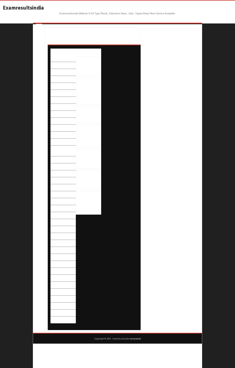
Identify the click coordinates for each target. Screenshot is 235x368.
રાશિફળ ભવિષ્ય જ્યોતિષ (62, 250)
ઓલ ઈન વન (56, 121)
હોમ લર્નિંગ (55, 320)
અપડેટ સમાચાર (57, 72)
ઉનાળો (53, 107)
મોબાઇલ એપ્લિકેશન (60, 243)
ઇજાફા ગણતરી (57, 100)
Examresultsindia (23, 7)
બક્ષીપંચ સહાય (57, 229)
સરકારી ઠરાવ (57, 306)
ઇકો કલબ (55, 93)
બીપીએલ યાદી (57, 236)
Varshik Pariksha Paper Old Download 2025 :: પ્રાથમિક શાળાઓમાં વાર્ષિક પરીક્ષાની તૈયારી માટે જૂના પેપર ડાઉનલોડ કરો (89, 136)
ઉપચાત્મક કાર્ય (57, 114)
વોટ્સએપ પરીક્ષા (58, 278)
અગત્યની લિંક (57, 65)
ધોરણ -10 (55, 174)
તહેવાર (53, 167)
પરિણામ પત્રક (56, 201)
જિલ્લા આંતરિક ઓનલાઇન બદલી (63, 151)
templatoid (135, 338)
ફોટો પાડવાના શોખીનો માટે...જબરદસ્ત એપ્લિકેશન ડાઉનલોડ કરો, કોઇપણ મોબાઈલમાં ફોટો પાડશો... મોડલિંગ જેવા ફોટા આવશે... (89, 91)
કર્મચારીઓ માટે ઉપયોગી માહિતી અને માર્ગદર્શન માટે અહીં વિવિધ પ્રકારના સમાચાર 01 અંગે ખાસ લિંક (88, 159)
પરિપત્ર (53, 215)
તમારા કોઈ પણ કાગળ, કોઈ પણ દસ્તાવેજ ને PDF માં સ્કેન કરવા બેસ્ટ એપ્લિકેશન (88, 201)
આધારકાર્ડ (55, 79)
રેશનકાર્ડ (54, 257)
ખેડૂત (52, 142)
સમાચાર (54, 299)
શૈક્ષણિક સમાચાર (58, 292)
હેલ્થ (52, 313)
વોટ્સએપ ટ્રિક (57, 271)
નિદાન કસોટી (56, 187)
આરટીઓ (55, 86)
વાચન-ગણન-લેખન (59, 264)
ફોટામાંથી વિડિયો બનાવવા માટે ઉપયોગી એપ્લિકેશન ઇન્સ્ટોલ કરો (88, 114)
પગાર (52, 194)
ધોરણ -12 (55, 181)
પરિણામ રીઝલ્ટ (57, 208)
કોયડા (53, 128)
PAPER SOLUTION (60, 58)
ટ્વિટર (52, 160)
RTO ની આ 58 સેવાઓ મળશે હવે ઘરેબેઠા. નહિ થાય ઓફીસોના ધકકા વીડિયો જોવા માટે (88, 180)
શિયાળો (53, 285)
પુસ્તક (53, 222)
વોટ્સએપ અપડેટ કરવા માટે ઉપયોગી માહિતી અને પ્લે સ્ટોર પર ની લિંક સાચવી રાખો (87, 66)
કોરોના (53, 135)
